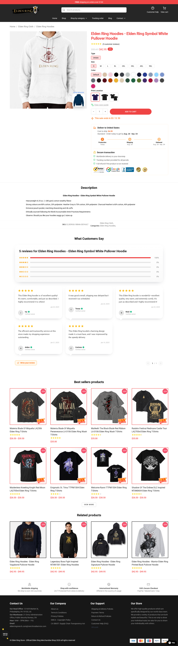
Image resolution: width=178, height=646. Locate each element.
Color (93, 70)
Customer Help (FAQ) (99, 623)
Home (12, 26)
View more (89, 505)
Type (93, 53)
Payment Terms (97, 613)
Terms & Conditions (59, 613)
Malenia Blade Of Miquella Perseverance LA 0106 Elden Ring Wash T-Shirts (68, 431)
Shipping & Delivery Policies (102, 609)
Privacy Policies (57, 616)
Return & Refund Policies (101, 616)
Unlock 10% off (5, 634)
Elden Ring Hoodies (45, 26)
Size (93, 62)
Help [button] (173, 643)
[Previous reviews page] (148, 363)
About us (54, 609)
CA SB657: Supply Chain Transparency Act (68, 623)
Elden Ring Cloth (25, 26)
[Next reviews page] (160, 363)
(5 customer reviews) (111, 44)
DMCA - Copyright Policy (60, 620)
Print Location (97, 91)
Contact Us (95, 620)
